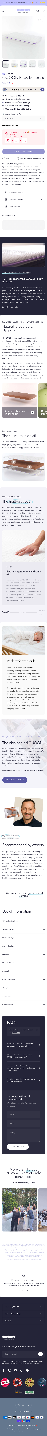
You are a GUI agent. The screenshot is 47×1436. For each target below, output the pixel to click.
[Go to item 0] (5, 63)
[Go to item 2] (14, 63)
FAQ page (16, 1032)
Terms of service (27, 1429)
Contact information (27, 1432)
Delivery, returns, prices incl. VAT (32, 158)
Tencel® (5, 613)
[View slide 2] (22, 1290)
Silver (23, 613)
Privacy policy (18, 1429)
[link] (13, 461)
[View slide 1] (19, 1290)
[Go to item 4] (32, 63)
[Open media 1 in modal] (40, 20)
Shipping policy (37, 1429)
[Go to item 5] (41, 63)
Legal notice (17, 1432)
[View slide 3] (25, 1290)
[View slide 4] (27, 1290)
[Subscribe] (40, 1354)
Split (7, 158)
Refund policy (9, 1429)
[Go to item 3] (23, 63)
